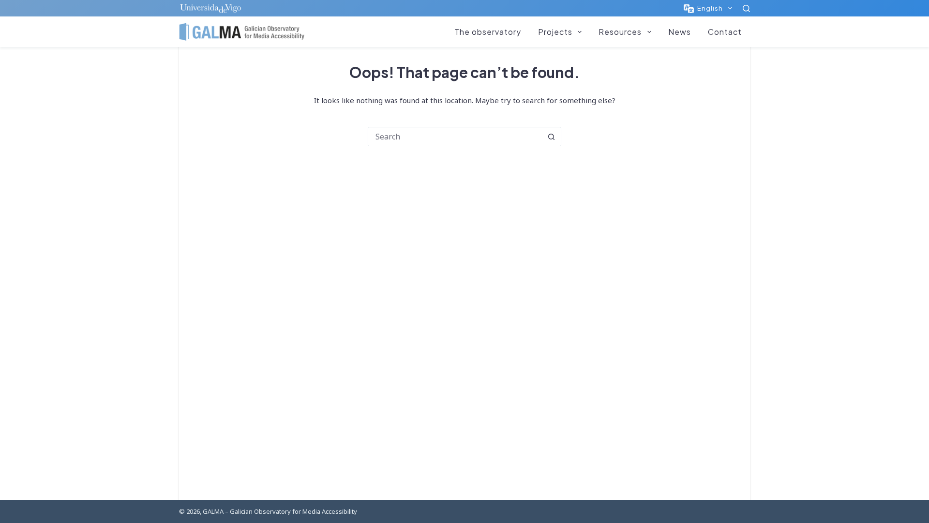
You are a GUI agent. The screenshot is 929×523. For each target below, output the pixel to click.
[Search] (746, 8)
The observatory (487, 32)
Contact (725, 32)
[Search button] (551, 136)
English (710, 8)
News (679, 32)
